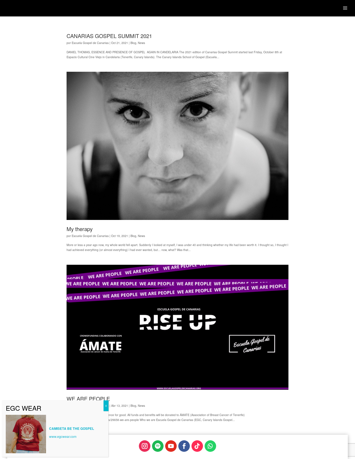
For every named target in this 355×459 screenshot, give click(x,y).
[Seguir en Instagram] (144, 446)
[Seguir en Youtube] (171, 446)
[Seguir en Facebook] (184, 446)
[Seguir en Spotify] (158, 446)
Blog (133, 43)
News (141, 43)
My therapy (80, 228)
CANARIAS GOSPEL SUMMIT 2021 (109, 35)
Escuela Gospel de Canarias (90, 43)
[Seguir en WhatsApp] (210, 446)
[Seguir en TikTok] (197, 446)
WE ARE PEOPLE (88, 398)
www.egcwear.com (62, 436)
